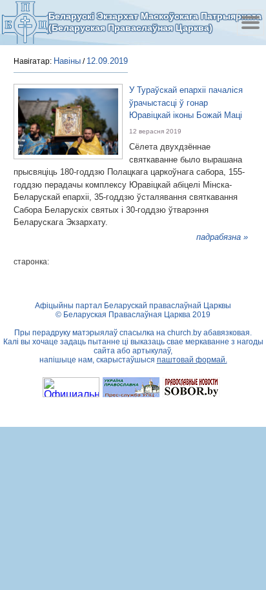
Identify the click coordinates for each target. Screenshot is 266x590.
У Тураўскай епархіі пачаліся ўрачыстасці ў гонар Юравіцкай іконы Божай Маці (186, 102)
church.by (184, 332)
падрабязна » (222, 237)
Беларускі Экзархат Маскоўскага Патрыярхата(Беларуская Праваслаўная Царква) (154, 22)
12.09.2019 (107, 61)
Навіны (67, 61)
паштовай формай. (192, 359)
